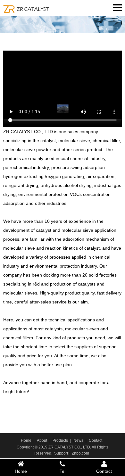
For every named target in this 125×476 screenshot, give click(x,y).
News (78, 440)
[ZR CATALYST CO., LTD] (27, 8)
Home (26, 440)
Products (60, 440)
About (42, 440)
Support (61, 453)
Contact (95, 440)
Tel (62, 471)
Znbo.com (80, 453)
